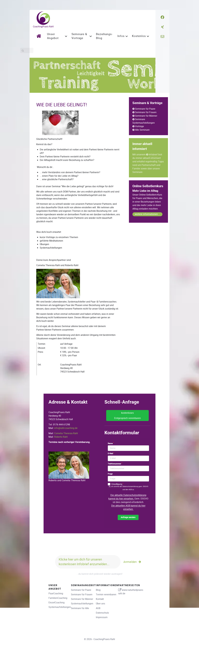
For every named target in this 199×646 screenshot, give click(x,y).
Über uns (100, 603)
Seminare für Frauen (145, 112)
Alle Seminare (142, 130)
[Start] (40, 36)
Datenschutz (102, 612)
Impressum (102, 617)
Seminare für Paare (145, 108)
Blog (98, 590)
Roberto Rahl (61, 437)
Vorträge (139, 126)
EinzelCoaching (57, 602)
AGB (98, 608)
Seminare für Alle (80, 608)
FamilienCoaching (58, 598)
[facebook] (162, 17)
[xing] (162, 27)
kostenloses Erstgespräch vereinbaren (127, 415)
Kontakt (100, 599)
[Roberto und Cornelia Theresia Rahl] (69, 465)
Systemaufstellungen (60, 607)
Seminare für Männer (146, 115)
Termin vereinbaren (106, 594)
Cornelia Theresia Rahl (66, 433)
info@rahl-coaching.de (66, 428)
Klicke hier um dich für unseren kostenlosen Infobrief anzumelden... (84, 561)
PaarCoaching (56, 593)
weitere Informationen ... (147, 214)
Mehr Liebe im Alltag (145, 191)
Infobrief (153, 154)
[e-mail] (162, 36)
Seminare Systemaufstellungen (143, 121)
